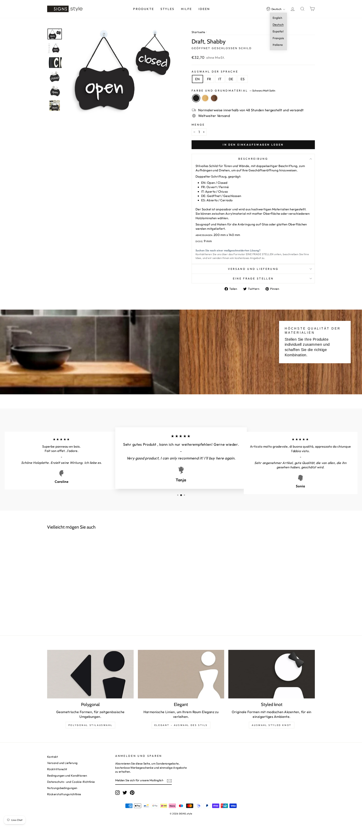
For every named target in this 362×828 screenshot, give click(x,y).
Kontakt (52, 757)
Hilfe (186, 9)
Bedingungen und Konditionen (67, 775)
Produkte (143, 9)
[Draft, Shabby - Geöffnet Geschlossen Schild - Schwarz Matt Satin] (71, 590)
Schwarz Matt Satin (196, 98)
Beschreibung (253, 158)
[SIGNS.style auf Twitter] (125, 792)
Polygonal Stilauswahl (90, 725)
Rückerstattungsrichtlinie (64, 794)
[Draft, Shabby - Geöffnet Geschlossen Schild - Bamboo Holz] (79, 590)
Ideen (204, 9)
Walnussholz (214, 98)
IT (220, 79)
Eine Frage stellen (253, 278)
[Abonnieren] (169, 780)
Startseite (198, 32)
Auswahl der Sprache (215, 71)
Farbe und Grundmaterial (233, 90)
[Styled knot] (271, 674)
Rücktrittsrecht (57, 769)
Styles (167, 9)
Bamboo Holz (205, 98)
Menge (198, 124)
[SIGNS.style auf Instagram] (117, 792)
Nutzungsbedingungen (62, 788)
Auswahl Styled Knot (271, 725)
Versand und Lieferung (253, 269)
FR (209, 79)
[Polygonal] (90, 674)
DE (231, 79)
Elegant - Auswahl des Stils (181, 725)
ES (243, 79)
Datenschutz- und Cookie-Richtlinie (71, 782)
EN (197, 79)
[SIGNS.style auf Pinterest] (132, 792)
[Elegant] (181, 674)
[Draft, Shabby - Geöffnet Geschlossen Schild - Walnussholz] (86, 590)
